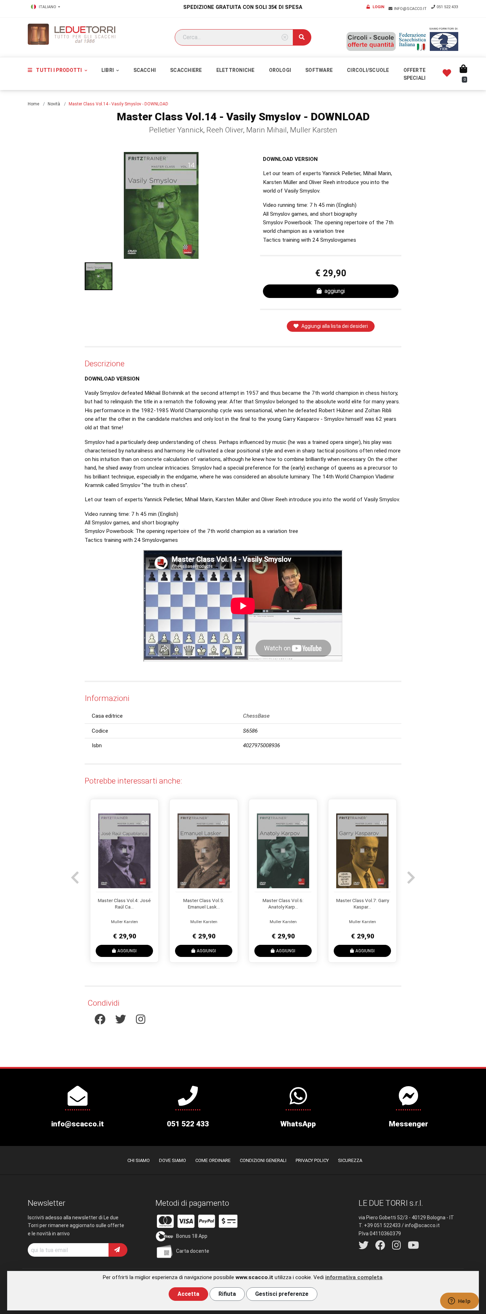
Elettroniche (235, 70)
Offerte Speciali (414, 74)
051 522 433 (447, 7)
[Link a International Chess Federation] (444, 41)
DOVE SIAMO (172, 1160)
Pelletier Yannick (176, 130)
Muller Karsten (313, 130)
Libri (108, 70)
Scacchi (144, 70)
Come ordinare (213, 1160)
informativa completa (353, 1277)
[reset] (284, 37)
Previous (74, 874)
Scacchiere (186, 70)
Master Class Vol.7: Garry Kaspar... (362, 903)
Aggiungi (127, 950)
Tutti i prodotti (59, 70)
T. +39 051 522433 (380, 1225)
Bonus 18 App (191, 1236)
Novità (54, 103)
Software (319, 70)
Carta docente (192, 1251)
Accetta (188, 1294)
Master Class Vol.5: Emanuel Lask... (203, 903)
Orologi (280, 70)
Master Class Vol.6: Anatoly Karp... (283, 903)
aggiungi (334, 291)
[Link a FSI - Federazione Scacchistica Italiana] (412, 41)
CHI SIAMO (138, 1160)
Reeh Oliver (224, 130)
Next (410, 874)
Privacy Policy (312, 1160)
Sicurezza (350, 1160)
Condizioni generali (263, 1160)
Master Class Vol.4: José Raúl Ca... (124, 903)
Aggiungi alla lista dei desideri (334, 326)
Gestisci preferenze (281, 1294)
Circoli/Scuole (368, 70)
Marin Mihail (266, 130)
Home (33, 103)
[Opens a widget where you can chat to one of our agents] (459, 1301)
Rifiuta (227, 1294)
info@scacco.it (411, 8)
